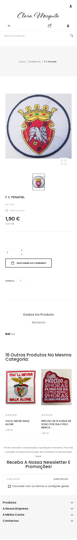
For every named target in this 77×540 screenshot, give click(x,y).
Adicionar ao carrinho (31, 263)
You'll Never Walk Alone (17, 422)
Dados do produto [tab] (38, 314)
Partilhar (20, 280)
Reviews (38, 322)
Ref (7, 334)
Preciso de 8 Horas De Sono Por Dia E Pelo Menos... (56, 424)
